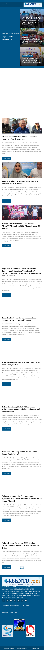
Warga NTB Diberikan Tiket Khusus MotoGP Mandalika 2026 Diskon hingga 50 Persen (21, 226)
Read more (7, 158)
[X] (18, 600)
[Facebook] (3, 600)
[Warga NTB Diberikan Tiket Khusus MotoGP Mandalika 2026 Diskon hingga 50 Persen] (22, 212)
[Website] (22, 600)
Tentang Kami (35, 648)
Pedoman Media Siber (22, 648)
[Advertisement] (22, 91)
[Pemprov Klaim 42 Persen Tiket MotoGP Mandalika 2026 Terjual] (22, 170)
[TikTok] (14, 600)
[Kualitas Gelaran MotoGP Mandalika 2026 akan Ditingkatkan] (22, 351)
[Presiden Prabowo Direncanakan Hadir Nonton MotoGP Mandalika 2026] (22, 307)
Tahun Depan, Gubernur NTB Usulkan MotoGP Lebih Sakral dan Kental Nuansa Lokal (20, 545)
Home (3, 33)
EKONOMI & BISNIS (27, 55)
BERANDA (25, 14)
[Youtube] (25, 600)
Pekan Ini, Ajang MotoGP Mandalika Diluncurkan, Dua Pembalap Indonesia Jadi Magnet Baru (21, 409)
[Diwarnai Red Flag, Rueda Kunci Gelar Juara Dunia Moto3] (22, 440)
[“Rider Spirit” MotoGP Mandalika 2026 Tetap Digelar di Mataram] (22, 125)
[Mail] (11, 600)
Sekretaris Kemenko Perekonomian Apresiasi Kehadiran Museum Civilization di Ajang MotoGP (22, 498)
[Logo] (32, 5)
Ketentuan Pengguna (9, 648)
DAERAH (25, 35)
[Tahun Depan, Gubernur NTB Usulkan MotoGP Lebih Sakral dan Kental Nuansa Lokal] (22, 532)
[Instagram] (7, 600)
